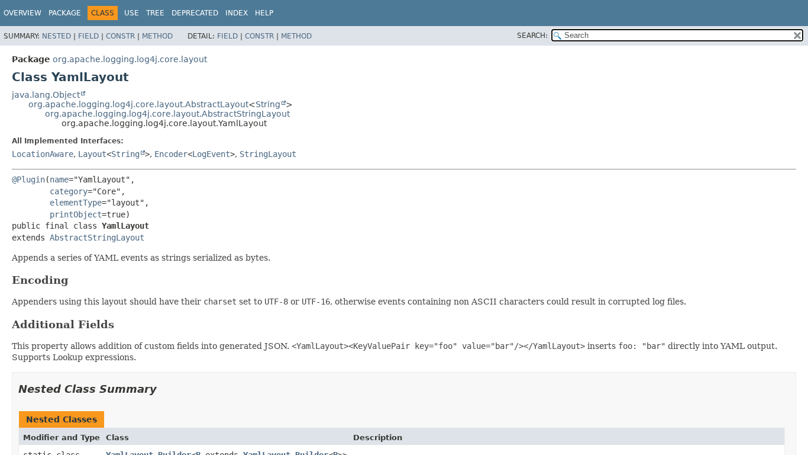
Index (236, 13)
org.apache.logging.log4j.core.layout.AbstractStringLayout (167, 113)
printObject (76, 214)
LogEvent (211, 154)
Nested (56, 36)
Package (65, 13)
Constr (120, 36)
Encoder (171, 154)
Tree (155, 13)
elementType (76, 202)
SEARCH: (532, 35)
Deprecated (195, 13)
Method (157, 36)
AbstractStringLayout (97, 237)
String (268, 104)
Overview (22, 13)
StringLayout (268, 154)
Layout (92, 154)
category (69, 191)
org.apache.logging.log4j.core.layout (130, 59)
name (59, 179)
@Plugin (28, 179)
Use (131, 13)
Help (264, 13)
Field (88, 36)
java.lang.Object (46, 95)
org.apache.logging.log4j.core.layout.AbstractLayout (138, 104)
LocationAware (42, 154)
